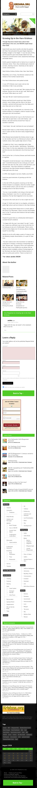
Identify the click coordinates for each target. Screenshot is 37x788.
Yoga (8, 611)
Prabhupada (24, 530)
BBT (9, 727)
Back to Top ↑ (18, 393)
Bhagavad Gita (15, 727)
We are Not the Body (10, 607)
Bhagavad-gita (30, 546)
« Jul (3, 764)
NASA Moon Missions (29, 586)
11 (13, 755)
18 (13, 758)
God (25, 730)
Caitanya (26, 509)
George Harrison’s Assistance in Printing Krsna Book (7, 304)
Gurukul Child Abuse (12, 531)
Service (8, 563)
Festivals (9, 581)
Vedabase (11, 512)
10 (9, 755)
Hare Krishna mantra (15, 732)
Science (23, 565)
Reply (5, 330)
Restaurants (12, 559)
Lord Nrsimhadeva (28, 518)
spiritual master (25, 737)
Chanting (9, 578)
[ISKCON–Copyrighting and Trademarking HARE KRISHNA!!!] (21, 286)
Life (25, 584)
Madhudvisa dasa (6, 649)
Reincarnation (10, 599)
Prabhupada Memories (10, 547)
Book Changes (13, 525)
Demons (26, 594)
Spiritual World (10, 602)
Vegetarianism (10, 604)
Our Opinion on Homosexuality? (21, 666)
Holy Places (12, 595)
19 (17, 758)
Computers (9, 510)
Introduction (6, 575)
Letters (25, 557)
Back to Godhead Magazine (29, 542)
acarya (4, 727)
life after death (21, 734)
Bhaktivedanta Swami (25, 727)
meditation (29, 734)
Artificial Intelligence (29, 568)
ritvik (19, 737)
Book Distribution (12, 553)
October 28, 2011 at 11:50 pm (13, 322)
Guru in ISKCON (13, 528)
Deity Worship (10, 516)
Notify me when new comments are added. (15, 387)
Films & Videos (28, 554)
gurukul (13, 256)
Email (4, 365)
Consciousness (27, 576)
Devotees (6, 504)
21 (26, 758)
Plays (10, 557)
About (5, 773)
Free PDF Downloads (9, 570)
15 (30, 755)
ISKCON (18, 256)
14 (26, 755)
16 (4, 758)
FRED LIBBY (5, 627)
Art (24, 506)
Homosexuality (27, 601)
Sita (25, 523)
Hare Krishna (6, 732)
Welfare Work (27, 614)
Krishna (5, 615)
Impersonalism (13, 542)
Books (25, 538)
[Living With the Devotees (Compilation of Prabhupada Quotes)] (21, 300)
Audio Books (27, 535)
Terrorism (26, 609)
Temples (9, 566)
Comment (5, 346)
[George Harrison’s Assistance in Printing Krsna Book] (8, 300)
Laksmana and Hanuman (27, 514)
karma (9, 734)
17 (9, 758)
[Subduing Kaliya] (8, 286)
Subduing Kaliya (6, 287)
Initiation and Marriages (10, 519)
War (25, 611)
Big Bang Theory (28, 573)
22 (30, 758)
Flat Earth (26, 581)
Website (4, 370)
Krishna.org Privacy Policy (15, 773)
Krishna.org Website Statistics (11, 774)
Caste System (12, 588)
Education (26, 596)
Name (4, 360)
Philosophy (9, 540)
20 (22, 758)
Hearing (9, 584)
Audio (25, 533)
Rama (25, 520)
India (8, 586)
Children (9, 507)
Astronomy (26, 571)
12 (17, 755)
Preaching (9, 550)
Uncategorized (27, 525)
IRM (27, 732)
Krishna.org (27, 511)
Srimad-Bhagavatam (30, 549)
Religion (26, 606)
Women (26, 617)
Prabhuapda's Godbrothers (12, 535)
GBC (22, 730)
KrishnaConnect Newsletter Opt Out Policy (15, 776)
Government (27, 599)
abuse (8, 256)
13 (22, 755)
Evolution (26, 578)
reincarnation (13, 737)
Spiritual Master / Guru (28, 560)
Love (25, 604)
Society (23, 590)
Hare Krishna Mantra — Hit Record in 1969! (20, 634)
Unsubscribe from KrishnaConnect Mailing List (15, 777)
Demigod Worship (11, 591)
